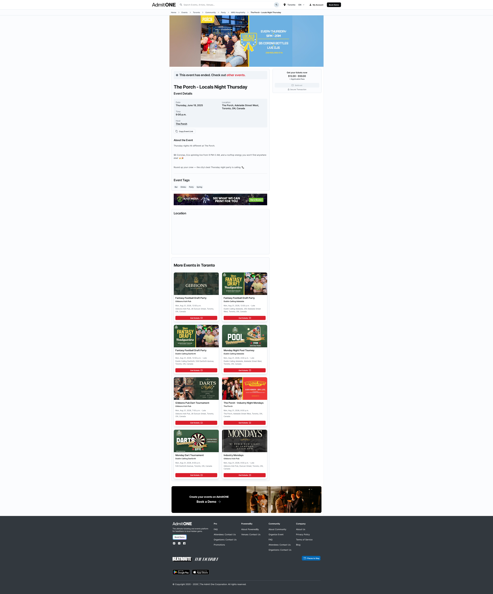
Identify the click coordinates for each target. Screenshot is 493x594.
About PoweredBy (250, 529)
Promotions (219, 544)
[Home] (182, 523)
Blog (298, 544)
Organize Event (276, 534)
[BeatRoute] (182, 559)
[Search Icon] (276, 4)
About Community (277, 529)
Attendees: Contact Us (225, 534)
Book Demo (334, 5)
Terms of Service (304, 539)
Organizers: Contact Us (225, 539)
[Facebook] (184, 543)
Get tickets (195, 318)
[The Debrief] (207, 559)
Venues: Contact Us (250, 534)
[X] (179, 543)
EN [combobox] (299, 4)
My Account (318, 5)
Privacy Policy (303, 534)
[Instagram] (174, 543)
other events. (236, 75)
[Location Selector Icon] (284, 4)
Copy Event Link (186, 131)
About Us (300, 529)
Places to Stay (313, 558)
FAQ (216, 529)
